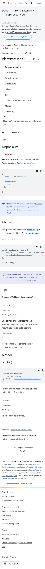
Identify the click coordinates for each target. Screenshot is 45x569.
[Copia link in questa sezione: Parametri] (13, 399)
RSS (3, 547)
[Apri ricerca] (26, 3)
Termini (5, 557)
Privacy (13, 557)
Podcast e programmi (10, 523)
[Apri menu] (4, 3)
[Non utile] (30, 53)
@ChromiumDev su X (10, 534)
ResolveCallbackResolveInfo (27, 378)
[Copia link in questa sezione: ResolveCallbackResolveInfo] (36, 297)
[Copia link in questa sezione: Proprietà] (12, 304)
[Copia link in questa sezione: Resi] (7, 423)
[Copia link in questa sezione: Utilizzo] (14, 222)
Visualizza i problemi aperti (12, 500)
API (24, 14)
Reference (12, 14)
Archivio (5, 519)
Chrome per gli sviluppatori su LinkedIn (17, 542)
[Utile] (26, 53)
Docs (5, 10)
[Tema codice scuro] (37, 171)
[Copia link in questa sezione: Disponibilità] (21, 147)
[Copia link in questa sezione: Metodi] (14, 355)
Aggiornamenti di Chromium (13, 511)
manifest (31, 163)
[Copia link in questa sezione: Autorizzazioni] (23, 132)
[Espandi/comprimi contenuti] (23, 67)
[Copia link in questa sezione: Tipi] (9, 290)
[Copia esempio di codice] (41, 171)
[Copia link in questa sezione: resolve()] (14, 362)
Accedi (39, 3)
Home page (6, 45)
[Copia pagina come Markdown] (34, 59)
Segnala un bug (8, 496)
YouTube (5, 538)
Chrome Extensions (23, 10)
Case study (6, 515)
